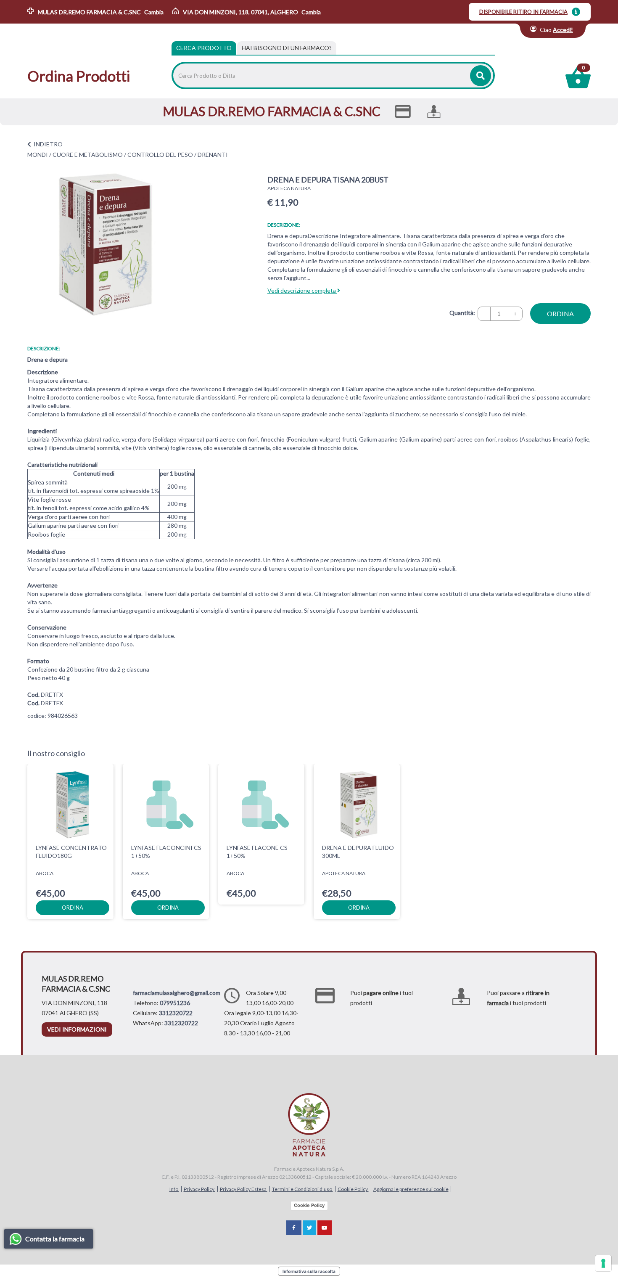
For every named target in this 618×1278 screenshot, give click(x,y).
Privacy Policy (199, 1189)
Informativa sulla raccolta (309, 1271)
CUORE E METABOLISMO (88, 154)
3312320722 (176, 1012)
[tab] (286, 48)
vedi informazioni (77, 1029)
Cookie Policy (353, 1189)
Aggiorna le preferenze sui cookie (411, 1189)
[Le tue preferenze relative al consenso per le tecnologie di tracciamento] (603, 1263)
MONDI (37, 154)
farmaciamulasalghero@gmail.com (176, 992)
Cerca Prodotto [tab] (204, 47)
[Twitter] (309, 1227)
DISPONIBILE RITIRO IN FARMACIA (523, 11)
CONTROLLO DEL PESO (160, 154)
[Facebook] (293, 1227)
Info (174, 1189)
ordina (560, 314)
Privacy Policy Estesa (243, 1189)
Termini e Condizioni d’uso (302, 1189)
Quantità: (462, 312)
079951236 (175, 1002)
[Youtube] (324, 1227)
